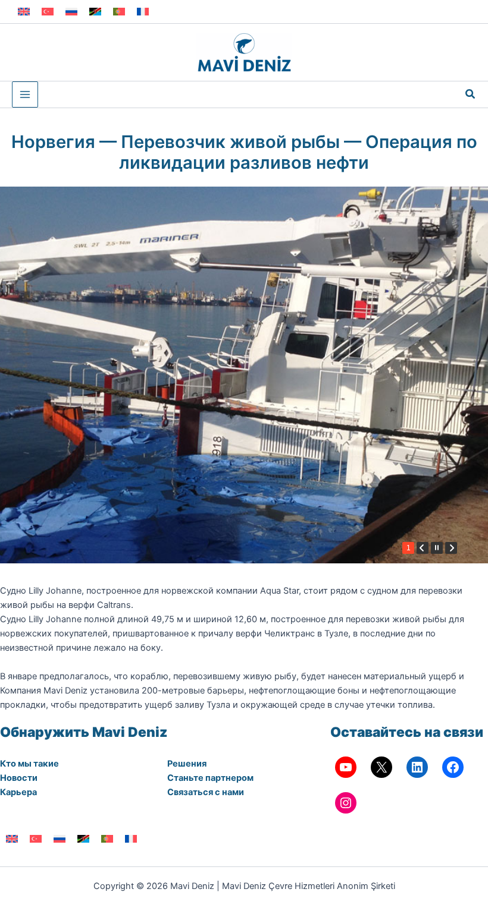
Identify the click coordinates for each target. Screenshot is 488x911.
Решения (187, 763)
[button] (470, 94)
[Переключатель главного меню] (25, 94)
